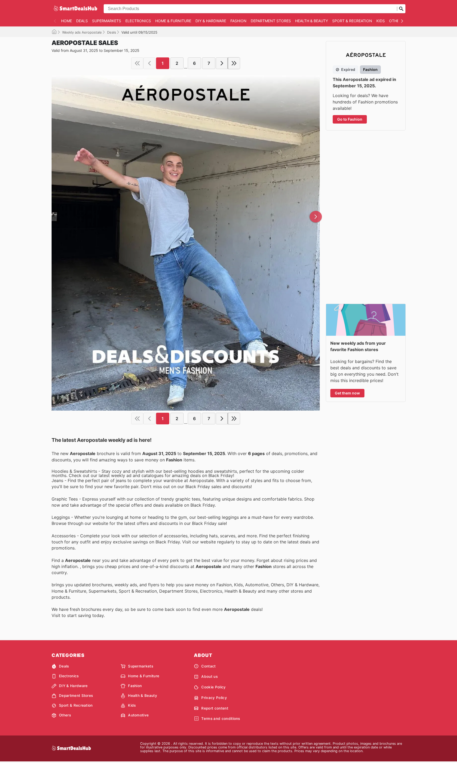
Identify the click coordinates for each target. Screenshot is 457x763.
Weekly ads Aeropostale (82, 32)
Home (66, 21)
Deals (82, 21)
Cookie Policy (213, 687)
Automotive (138, 715)
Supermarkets (106, 21)
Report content (214, 708)
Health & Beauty (311, 21)
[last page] (234, 63)
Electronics (138, 21)
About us (209, 676)
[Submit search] (401, 8)
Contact (208, 666)
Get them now (347, 393)
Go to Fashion (349, 119)
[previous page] (149, 63)
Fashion (238, 21)
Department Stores (271, 21)
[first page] (137, 63)
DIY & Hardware (210, 21)
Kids (380, 21)
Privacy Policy (214, 698)
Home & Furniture (173, 21)
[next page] (222, 63)
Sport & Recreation (352, 21)
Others (396, 21)
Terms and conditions (220, 718)
